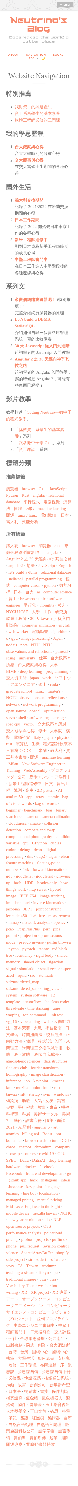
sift (22, 1094)
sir (30, 1259)
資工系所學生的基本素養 (37, 113)
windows (61, 1094)
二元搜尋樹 (40, 1332)
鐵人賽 (12, 546)
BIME (11, 671)
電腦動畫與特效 (40, 1444)
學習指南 (53, 1028)
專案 (10, 1107)
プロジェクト (20, 1319)
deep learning (31, 671)
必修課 (14, 1378)
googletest (44, 876)
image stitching (52, 896)
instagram (49, 1180)
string (10, 658)
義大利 (12, 521)
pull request (29, 1246)
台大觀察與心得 (29, 147)
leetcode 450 (16, 915)
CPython (39, 843)
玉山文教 (38, 1411)
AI (60, 790)
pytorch (28, 949)
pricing (12, 1239)
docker (30, 1166)
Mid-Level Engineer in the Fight (33, 1206)
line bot (29, 1193)
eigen (53, 856)
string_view (49, 988)
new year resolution (24, 1219)
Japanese (15, 1186)
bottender (14, 1140)
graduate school (19, 691)
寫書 (61, 1100)
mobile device (17, 1213)
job (27, 1081)
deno (38, 849)
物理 (30, 1041)
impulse (12, 902)
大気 (38, 1100)
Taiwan (32, 1266)
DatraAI (38, 1160)
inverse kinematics (48, 902)
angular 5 (42, 1127)
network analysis (36, 922)
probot (26, 1239)
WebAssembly (35, 770)
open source (16, 711)
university (27, 658)
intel (26, 902)
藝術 (18, 1120)
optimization (54, 711)
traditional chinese (21, 1279)
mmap (13, 922)
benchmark (33, 810)
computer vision (27, 585)
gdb (9, 876)
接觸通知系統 (56, 1378)
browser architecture (41, 1140)
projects (42, 1239)
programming (57, 671)
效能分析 (30, 521)
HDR (29, 883)
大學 (36, 612)
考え (61, 605)
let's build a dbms (22, 572)
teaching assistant (20, 1272)
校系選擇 (54, 1034)
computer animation (38, 625)
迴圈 (65, 1437)
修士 (42, 730)
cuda (54, 684)
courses (29, 1153)
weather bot (47, 1285)
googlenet (24, 876)
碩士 (42, 684)
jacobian (13, 909)
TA (20, 1266)
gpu (14, 638)
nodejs (11, 645)
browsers (27, 598)
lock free (38, 915)
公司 (22, 777)
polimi (11, 935)
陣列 (18, 790)
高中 (29, 790)
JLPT (27, 909)
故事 (42, 1107)
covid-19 (46, 1153)
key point (34, 1186)
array (40, 797)
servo (10, 717)
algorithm (60, 631)
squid (22, 975)
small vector (50, 968)
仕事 (43, 658)
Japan (58, 638)
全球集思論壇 (32, 1338)
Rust (25, 495)
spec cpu (13, 724)
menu (67, 5)
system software (34, 995)
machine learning (52, 508)
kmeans (58, 1081)
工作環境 (28, 1365)
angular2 (15, 565)
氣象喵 (32, 1398)
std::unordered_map (22, 981)
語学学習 (46, 1431)
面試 (61, 1120)
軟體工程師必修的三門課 (37, 120)
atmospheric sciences (23, 1061)
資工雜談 (27, 449)
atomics (12, 1134)
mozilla (22, 1087)
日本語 (14, 1391)
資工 (12, 598)
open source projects (23, 1226)
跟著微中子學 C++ (35, 442)
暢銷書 (30, 1391)
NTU (35, 645)
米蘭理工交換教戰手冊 (42, 1048)
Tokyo (43, 1272)
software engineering (46, 717)
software (56, 1259)
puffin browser (59, 942)
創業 (42, 1345)
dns (30, 856)
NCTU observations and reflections (35, 697)
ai (38, 592)
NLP (57, 1219)
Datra (24, 1160)
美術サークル (46, 1114)
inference (13, 1081)
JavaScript (58, 489)
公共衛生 (56, 1338)
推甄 (10, 1385)
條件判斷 (60, 1391)
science (12, 1252)
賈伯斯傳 (37, 1437)
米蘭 (43, 750)
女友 (49, 1100)
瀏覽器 (12, 489)
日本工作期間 (27, 220)
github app (17, 1180)
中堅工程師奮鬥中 (31, 259)
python (50, 585)
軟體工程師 (24, 508)
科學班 (12, 1114)
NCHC (66, 1213)
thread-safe (15, 1008)
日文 (49, 783)
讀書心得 (33, 1120)
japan (34, 678)
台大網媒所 (59, 1345)
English (64, 565)
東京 (53, 1107)
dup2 (40, 856)
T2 (52, 995)
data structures (55, 1061)
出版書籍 (14, 1345)
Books (58, 54)
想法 (30, 565)
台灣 (24, 1352)
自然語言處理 (49, 1424)
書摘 (44, 1391)
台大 (29, 592)
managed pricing (20, 1200)
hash (17, 883)
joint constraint (48, 909)
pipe (56, 929)
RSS (32, 58)
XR (24, 1292)
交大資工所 (16, 678)
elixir (65, 856)
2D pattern (46, 790)
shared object (34, 962)
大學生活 (26, 1358)
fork (25, 869)
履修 (12, 1365)
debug (25, 849)
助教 (26, 1100)
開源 (10, 515)
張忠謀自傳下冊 (56, 1371)
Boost (47, 1134)
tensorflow (32, 1001)
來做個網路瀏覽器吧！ (35, 299)
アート (12, 1299)
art (55, 1127)
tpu (55, 1272)
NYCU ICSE (17, 612)
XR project (40, 1292)
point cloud (41, 1087)
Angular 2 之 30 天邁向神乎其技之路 (39, 559)
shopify (62, 1252)
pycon (13, 949)
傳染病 (12, 1100)
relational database (56, 572)
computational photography (29, 836)
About (14, 54)
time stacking (38, 1008)
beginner (13, 810)
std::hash (46, 975)
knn (9, 1087)
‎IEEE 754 (28, 896)
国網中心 (40, 1352)
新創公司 (37, 1385)
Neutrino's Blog (39, 25)
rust (9, 744)
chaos (10, 1147)
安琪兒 (64, 1358)
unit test (56, 1015)
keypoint (40, 1081)
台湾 (12, 1352)
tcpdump (49, 1266)
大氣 (38, 1028)
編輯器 (54, 1418)
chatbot (25, 1147)
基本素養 (22, 1028)
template (13, 1001)
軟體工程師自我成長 (40, 1054)
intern (65, 1180)
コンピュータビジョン (50, 1312)
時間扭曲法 (32, 1034)
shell (22, 717)
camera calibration (57, 816)
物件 (22, 1404)
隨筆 (49, 1120)
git (69, 1173)
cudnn (11, 849)
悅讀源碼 (32, 1378)
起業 (53, 1437)
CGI (65, 1140)
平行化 (30, 605)
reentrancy (23, 955)
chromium (43, 1147)
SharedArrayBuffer (37, 1252)
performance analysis (23, 1233)
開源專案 (14, 1444)
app (29, 797)
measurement (59, 915)
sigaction (56, 962)
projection (28, 935)
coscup (14, 1153)
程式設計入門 (50, 1041)
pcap (10, 929)
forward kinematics (48, 869)
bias (49, 810)
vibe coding (30, 1021)
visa (52, 1279)
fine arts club (16, 1068)
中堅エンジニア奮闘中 (34, 1325)
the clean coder (56, 1001)
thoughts (46, 605)
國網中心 (60, 1352)
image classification (47, 1074)
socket (41, 1259)
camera (32, 816)
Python (12, 495)
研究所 (61, 612)
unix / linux (27, 515)
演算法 (22, 744)
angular (39, 495)
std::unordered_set (21, 988)
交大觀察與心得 (29, 160)
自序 (67, 1418)
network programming (42, 704)
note (24, 645)
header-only (47, 883)
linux (40, 691)
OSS (47, 1226)
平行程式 (31, 502)
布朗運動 (48, 1365)
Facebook (14, 1173)
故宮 (22, 1385)
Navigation (36, 54)
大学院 (56, 730)
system (11, 995)
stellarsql (15, 579)
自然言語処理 (20, 1424)
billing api (30, 1134)
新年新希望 (59, 1385)
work (46, 678)
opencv (60, 922)
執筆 (10, 1358)
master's (54, 691)
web (47, 1021)
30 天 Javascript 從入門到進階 (42, 345)
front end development (44, 1173)
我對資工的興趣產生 (33, 107)
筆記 (12, 1418)
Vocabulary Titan (20, 1285)
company (62, 1147)
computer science (57, 592)
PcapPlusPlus (28, 929)
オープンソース (36, 1299)
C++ (42, 489)
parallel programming (44, 579)
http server (38, 889)
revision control (56, 1246)
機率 (65, 1107)
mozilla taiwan (45, 1213)
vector (29, 724)
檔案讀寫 (14, 1398)
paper (49, 737)
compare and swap (39, 830)
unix (42, 598)
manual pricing (49, 1200)
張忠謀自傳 (28, 1371)
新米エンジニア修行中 (50, 777)
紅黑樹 (38, 1418)
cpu (26, 843)
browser (28, 489)
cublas (55, 843)
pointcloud (53, 1233)
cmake (35, 823)
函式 (30, 1345)
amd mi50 (14, 797)
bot (58, 1134)
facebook (47, 1166)
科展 (26, 1114)
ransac (44, 949)
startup (34, 1094)
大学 (54, 664)
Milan (13, 764)
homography (17, 1074)
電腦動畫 (49, 515)
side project (15, 1259)
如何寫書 (46, 1358)
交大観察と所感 (51, 724)
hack (34, 1180)
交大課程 (62, 1332)
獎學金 (35, 1404)
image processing (35, 638)
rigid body (45, 955)
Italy (37, 737)
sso (32, 975)
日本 (65, 515)
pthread (61, 651)
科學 (66, 1411)
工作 (47, 612)
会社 (12, 1338)
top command (34, 1015)
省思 (54, 1411)
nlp (47, 1219)
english (64, 625)
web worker (18, 631)
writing (12, 1292)
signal (11, 968)
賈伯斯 (20, 1437)
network (13, 704)
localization (48, 1193)
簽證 (24, 1418)
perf (46, 929)
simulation (28, 968)
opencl (35, 711)
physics (63, 737)
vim (42, 1279)
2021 (10, 1127)
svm (46, 1094)
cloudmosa (17, 823)
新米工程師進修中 (31, 239)
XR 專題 (60, 1292)
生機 (35, 744)
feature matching (20, 863)
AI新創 (24, 1127)
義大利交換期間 (29, 200)
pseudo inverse (31, 942)
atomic (53, 797)
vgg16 (11, 1021)
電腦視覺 (51, 502)
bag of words (46, 803)
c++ (57, 546)
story (10, 1266)
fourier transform (45, 1068)
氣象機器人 (52, 1398)
